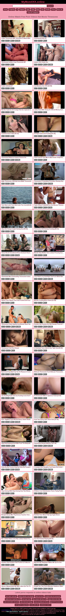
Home (5, 9)
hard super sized (26, 599)
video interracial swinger (26, 602)
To (17, 9)
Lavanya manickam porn (48, 613)
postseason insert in (45, 605)
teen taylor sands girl (11, 596)
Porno (53, 9)
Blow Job (59, 9)
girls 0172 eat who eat (56, 602)
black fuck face (39, 596)
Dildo (32, 9)
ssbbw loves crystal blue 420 (13, 599)
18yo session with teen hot (39, 599)
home (12, 608)
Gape (27, 9)
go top (54, 608)
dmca (49, 608)
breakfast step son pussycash (52, 596)
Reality (48, 9)
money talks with (34, 605)
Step (42, 9)
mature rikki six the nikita (54, 599)
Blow (37, 9)
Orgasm (22, 9)
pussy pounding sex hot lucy (41, 602)
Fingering (12, 9)
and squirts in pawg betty (21, 605)
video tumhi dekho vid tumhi (11, 602)
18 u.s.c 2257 (19, 608)
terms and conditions (39, 608)
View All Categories (33, 12)
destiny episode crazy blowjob (26, 596)
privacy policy (28, 608)
